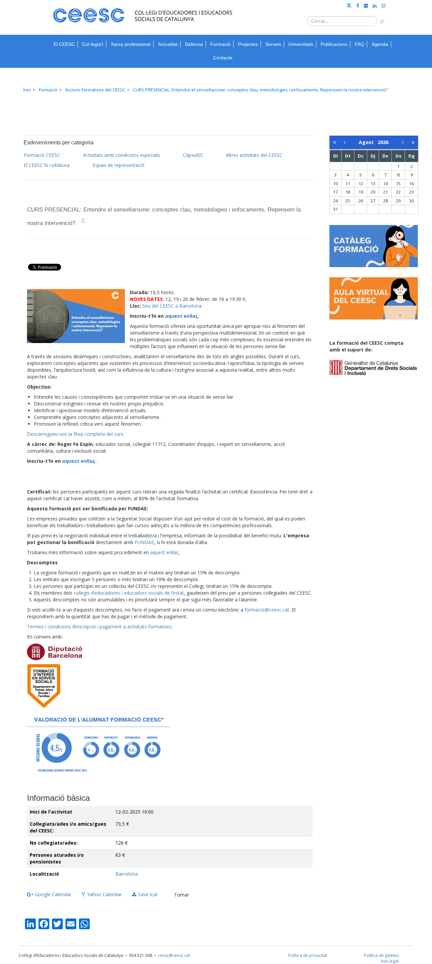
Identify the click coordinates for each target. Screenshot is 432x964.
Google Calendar (53, 894)
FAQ (359, 44)
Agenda (380, 44)
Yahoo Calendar (104, 894)
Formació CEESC (42, 155)
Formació (220, 44)
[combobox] (342, 21)
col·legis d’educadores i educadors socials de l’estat (129, 593)
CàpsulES (193, 155)
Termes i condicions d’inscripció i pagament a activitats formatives (99, 626)
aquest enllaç (181, 316)
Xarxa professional (131, 44)
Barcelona (126, 874)
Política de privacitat (307, 955)
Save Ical (147, 894)
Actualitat (168, 44)
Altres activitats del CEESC (254, 155)
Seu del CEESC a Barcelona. (172, 306)
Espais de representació (118, 165)
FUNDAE (144, 542)
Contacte (223, 57)
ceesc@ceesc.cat (174, 955)
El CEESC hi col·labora (47, 165)
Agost (368, 142)
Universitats (300, 44)
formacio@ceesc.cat (267, 609)
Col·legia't (92, 44)
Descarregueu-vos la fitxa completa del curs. (75, 434)
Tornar (181, 894)
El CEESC (64, 44)
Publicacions (334, 44)
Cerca (379, 18)
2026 (383, 142)
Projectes (248, 44)
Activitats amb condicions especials (121, 155)
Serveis (273, 44)
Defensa (194, 44)
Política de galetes (381, 955)
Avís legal (390, 961)
